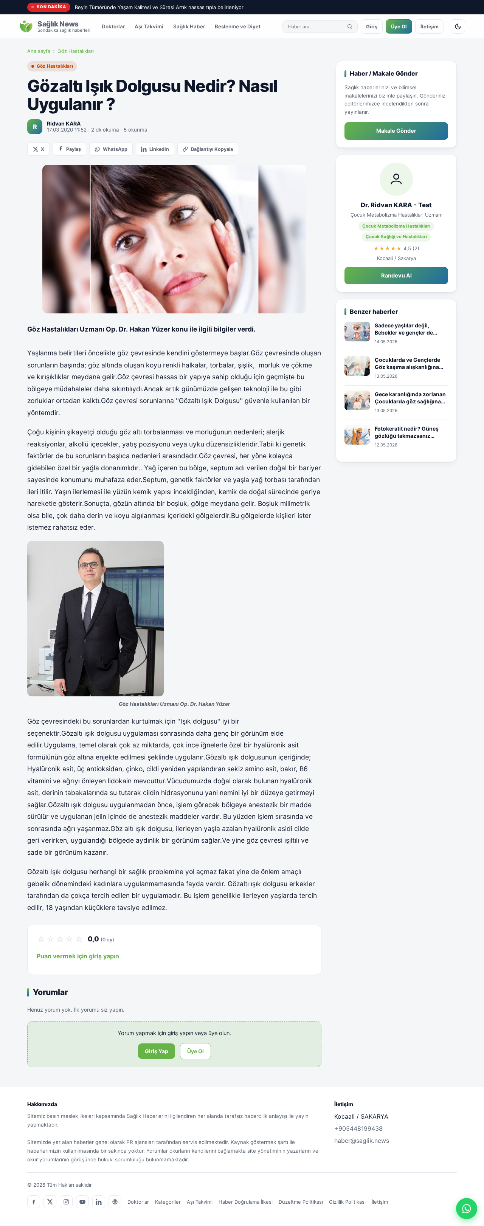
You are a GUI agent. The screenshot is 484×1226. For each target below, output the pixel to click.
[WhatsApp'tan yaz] (466, 1208)
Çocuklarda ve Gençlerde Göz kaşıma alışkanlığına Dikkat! (407, 363)
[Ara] (350, 26)
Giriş (371, 26)
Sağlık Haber (189, 26)
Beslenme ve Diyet (238, 26)
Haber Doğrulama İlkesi (246, 1202)
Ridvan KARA (64, 123)
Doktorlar (113, 26)
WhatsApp (115, 149)
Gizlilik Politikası (347, 1202)
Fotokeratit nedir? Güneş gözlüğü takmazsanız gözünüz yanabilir (407, 432)
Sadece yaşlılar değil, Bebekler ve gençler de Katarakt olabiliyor (404, 329)
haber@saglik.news (361, 1140)
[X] (49, 1201)
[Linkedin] (98, 1201)
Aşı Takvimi (149, 26)
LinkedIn (159, 149)
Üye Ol (399, 26)
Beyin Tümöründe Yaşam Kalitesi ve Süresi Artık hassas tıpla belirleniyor (159, 7)
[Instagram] (66, 1201)
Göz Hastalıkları (75, 51)
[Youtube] (82, 1201)
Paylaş (73, 149)
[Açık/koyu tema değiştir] (458, 26)
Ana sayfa (38, 51)
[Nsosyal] (115, 1201)
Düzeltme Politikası (301, 1202)
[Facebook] (33, 1201)
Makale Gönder (396, 130)
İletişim (429, 26)
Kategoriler (168, 1202)
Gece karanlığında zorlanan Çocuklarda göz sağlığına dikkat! (410, 398)
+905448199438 (358, 1128)
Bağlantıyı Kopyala (212, 149)
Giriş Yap (156, 1051)
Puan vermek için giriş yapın (78, 956)
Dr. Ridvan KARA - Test (396, 205)
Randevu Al (396, 275)
